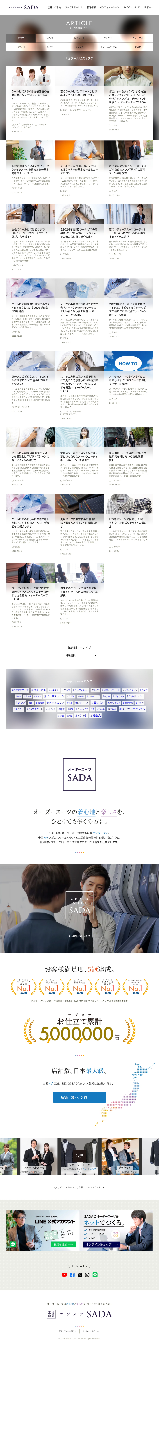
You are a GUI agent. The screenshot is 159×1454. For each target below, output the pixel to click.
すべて (21, 38)
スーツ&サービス (74, 7)
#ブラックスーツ (130, 690)
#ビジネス (112, 709)
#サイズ (37, 696)
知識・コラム (72, 682)
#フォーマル (38, 690)
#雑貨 (61, 709)
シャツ (50, 47)
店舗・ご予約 (54, 7)
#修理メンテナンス (111, 690)
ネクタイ (79, 47)
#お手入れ (53, 690)
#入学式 (71, 696)
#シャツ (144, 690)
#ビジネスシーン (54, 696)
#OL (30, 703)
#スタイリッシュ (135, 696)
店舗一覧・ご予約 (74, 1097)
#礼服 (69, 703)
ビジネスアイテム (108, 47)
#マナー (106, 696)
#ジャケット (118, 696)
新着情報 (91, 7)
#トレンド (50, 709)
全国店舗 (46, 837)
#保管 (61, 716)
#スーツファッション (132, 709)
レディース (79, 38)
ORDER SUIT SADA (74, 1338)
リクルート (21, 47)
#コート (101, 709)
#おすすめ (128, 703)
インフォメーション (109, 7)
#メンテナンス (113, 703)
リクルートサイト (89, 1331)
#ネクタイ (19, 709)
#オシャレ (81, 715)
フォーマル (138, 38)
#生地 (18, 696)
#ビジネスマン (55, 703)
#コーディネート (80, 690)
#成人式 (27, 696)
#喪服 (69, 716)
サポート (148, 7)
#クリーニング (93, 696)
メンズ (50, 38)
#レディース (82, 703)
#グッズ (65, 690)
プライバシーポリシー (67, 1331)
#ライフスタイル (34, 709)
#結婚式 (40, 703)
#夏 (93, 709)
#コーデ (95, 690)
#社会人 (95, 715)
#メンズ (20, 702)
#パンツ (140, 703)
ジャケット (109, 38)
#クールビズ (82, 709)
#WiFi (80, 696)
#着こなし (98, 702)
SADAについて (131, 7)
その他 (138, 47)
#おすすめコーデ (20, 690)
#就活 (70, 709)
